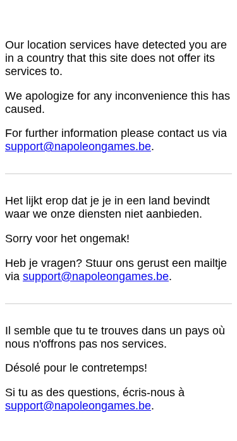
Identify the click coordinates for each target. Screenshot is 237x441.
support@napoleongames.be (78, 146)
